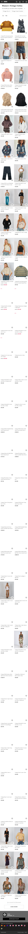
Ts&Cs (26, 932)
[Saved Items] (23, 1)
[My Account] (19, 1)
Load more (14, 906)
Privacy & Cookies (21, 932)
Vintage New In (6, 11)
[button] (1, 925)
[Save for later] (12, 33)
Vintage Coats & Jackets (17, 11)
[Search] (16, 1)
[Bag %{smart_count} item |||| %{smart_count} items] (26, 1)
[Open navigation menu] (2, 1)
